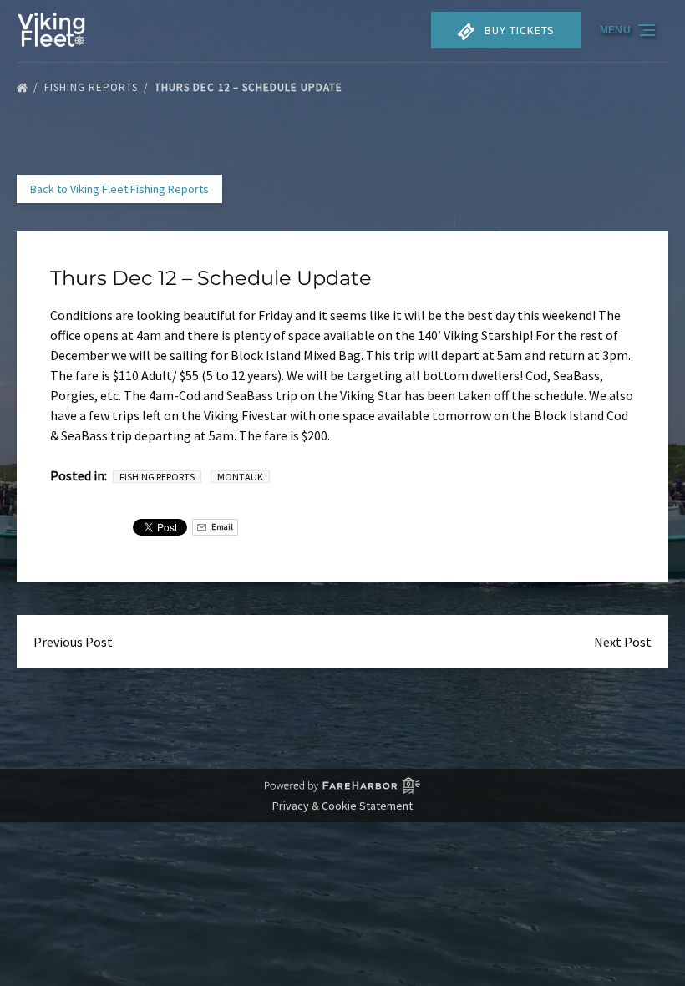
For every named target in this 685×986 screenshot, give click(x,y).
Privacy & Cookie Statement (342, 805)
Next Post (623, 641)
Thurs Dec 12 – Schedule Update (250, 87)
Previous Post (73, 641)
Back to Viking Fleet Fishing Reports (119, 188)
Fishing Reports (92, 87)
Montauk (240, 476)
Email (221, 526)
